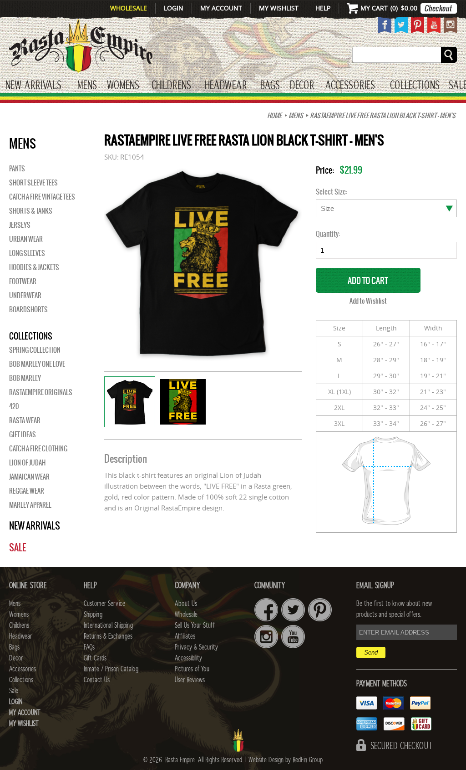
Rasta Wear (25, 420)
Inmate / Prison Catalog (111, 669)
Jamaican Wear (29, 477)
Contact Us (97, 680)
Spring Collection (35, 350)
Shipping (93, 614)
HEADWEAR (226, 85)
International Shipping (108, 625)
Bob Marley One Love (37, 364)
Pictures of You (192, 669)
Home (274, 115)
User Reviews (190, 680)
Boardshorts (28, 310)
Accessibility (188, 658)
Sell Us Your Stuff (195, 625)
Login (173, 8)
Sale (17, 547)
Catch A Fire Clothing (38, 449)
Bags (270, 85)
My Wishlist (279, 8)
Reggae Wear (26, 491)
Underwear (25, 295)
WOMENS (123, 85)
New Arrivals (33, 85)
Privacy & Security (196, 647)
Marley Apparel (30, 505)
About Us (186, 603)
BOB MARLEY (25, 378)
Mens (87, 85)
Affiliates (185, 636)
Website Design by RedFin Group (285, 760)
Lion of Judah (27, 463)
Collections (415, 85)
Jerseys (19, 225)
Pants (17, 169)
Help (322, 8)
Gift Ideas (22, 435)
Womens (19, 614)
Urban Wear (26, 239)
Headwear (20, 636)
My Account (221, 8)
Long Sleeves (27, 253)
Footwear (22, 281)
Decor (302, 85)
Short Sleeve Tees (33, 183)
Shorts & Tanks (30, 211)
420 (14, 406)
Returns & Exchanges (108, 636)
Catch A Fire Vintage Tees (42, 197)
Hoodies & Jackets (34, 267)
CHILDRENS (171, 85)
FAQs (89, 647)
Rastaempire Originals (40, 392)
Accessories (350, 85)
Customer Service (104, 603)
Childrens (19, 625)
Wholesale (128, 8)
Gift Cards (95, 658)
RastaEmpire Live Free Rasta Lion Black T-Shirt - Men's (383, 115)
